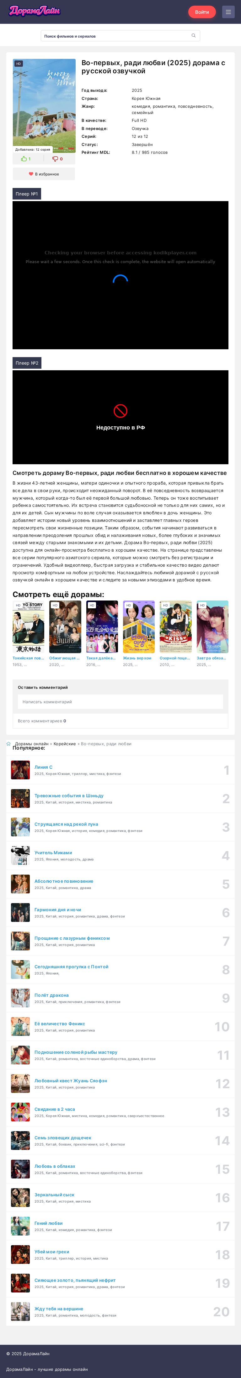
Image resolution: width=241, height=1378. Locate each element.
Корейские (65, 743)
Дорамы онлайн (32, 743)
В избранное (47, 174)
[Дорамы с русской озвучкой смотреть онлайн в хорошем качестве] (34, 12)
